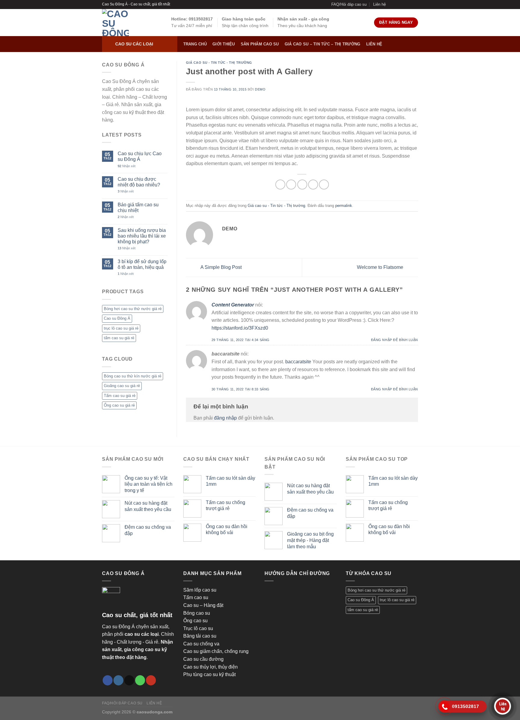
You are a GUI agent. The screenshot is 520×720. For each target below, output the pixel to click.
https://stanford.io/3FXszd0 (240, 328)
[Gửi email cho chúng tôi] (403, 4)
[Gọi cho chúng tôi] (409, 4)
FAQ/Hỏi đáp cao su (349, 4)
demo (260, 89)
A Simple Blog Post (221, 267)
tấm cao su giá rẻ (119, 338)
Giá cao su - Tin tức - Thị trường (219, 62)
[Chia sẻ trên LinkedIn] (324, 184)
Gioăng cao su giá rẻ (122, 385)
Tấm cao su (195, 597)
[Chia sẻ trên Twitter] (291, 184)
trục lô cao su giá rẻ (121, 328)
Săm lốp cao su (199, 589)
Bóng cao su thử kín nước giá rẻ (132, 376)
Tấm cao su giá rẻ (119, 395)
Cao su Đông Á (117, 318)
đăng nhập (225, 417)
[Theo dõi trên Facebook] (392, 4)
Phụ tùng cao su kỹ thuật (209, 674)
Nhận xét (126, 166)
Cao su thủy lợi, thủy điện (210, 666)
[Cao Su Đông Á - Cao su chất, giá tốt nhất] (132, 22)
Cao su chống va (201, 643)
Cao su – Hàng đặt (203, 605)
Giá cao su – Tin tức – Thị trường (322, 44)
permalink (343, 205)
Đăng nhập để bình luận (394, 340)
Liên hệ (379, 4)
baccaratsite (298, 361)
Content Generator (233, 304)
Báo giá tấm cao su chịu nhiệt (138, 207)
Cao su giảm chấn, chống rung (216, 651)
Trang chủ (195, 44)
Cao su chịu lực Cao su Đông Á (140, 156)
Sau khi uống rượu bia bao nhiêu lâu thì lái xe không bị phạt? (142, 235)
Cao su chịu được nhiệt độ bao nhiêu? (139, 182)
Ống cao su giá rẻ (119, 405)
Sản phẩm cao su (260, 44)
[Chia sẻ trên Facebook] (280, 184)
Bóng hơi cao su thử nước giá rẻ (133, 308)
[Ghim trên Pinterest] (313, 184)
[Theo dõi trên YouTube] (415, 4)
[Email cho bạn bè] (302, 184)
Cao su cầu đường (203, 659)
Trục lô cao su (198, 628)
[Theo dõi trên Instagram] (398, 4)
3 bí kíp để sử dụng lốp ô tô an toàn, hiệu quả (142, 264)
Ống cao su (195, 620)
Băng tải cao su (199, 635)
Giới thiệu (223, 44)
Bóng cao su (196, 613)
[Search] (412, 44)
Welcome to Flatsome (380, 267)
